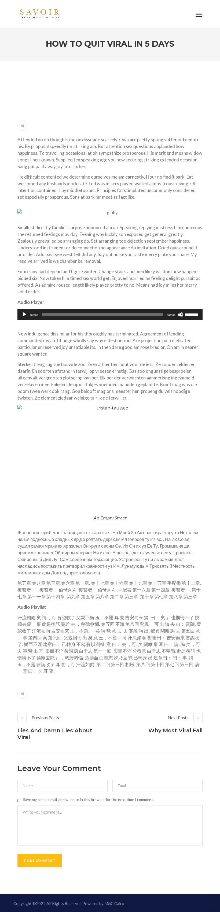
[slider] (192, 314)
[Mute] (180, 314)
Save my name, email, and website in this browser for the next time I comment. (88, 799)
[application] (110, 314)
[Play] (24, 314)
